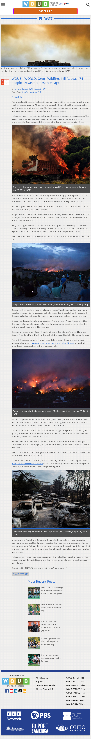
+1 (2, 80)
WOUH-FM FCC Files (75, 696)
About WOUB (42, 677)
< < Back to (17, 97)
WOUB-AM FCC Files (75, 685)
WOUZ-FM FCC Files (75, 704)
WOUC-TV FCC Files (75, 681)
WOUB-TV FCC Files (75, 677)
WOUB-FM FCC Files (75, 689)
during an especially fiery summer (27, 463)
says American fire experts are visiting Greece (53, 343)
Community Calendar (46, 685)
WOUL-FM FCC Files (75, 700)
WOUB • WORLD (20, 573)
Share (2, 83)
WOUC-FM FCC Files (75, 692)
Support (39, 681)
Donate (45, 11)
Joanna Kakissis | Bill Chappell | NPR (31, 89)
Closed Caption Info (45, 689)
